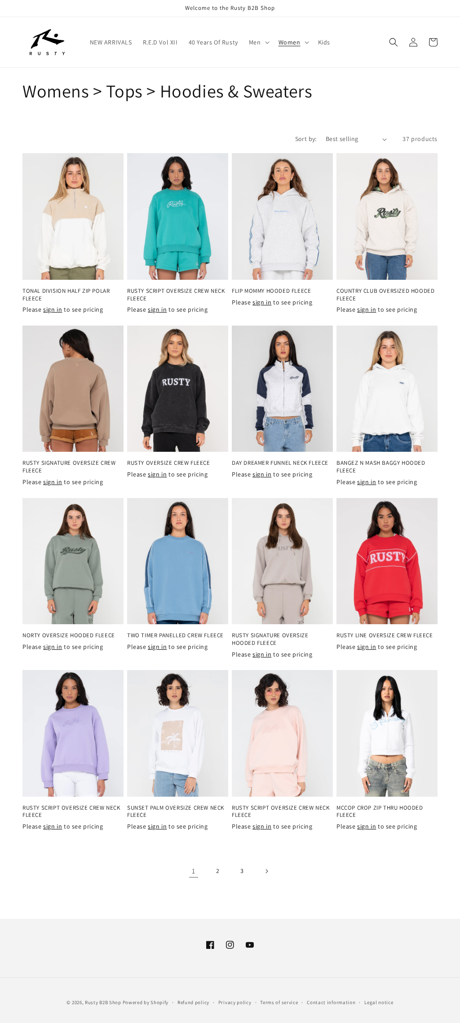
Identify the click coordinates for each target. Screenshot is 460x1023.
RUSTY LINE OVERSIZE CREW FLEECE (384, 635)
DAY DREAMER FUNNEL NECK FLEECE (280, 463)
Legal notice (378, 1002)
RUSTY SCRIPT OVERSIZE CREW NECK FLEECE (176, 294)
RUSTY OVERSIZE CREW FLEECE (168, 463)
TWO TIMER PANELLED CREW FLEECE (175, 635)
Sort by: (306, 139)
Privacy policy (235, 1002)
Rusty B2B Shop (103, 1002)
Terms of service (279, 1002)
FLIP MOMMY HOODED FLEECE (271, 291)
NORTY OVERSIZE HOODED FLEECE (68, 635)
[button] (258, 42)
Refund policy (193, 1002)
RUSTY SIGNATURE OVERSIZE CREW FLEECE (68, 466)
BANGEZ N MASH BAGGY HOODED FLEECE (380, 466)
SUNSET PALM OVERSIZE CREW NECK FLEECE (175, 811)
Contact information (331, 1002)
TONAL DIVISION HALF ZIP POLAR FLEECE (66, 294)
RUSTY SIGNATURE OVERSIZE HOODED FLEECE (270, 639)
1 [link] (193, 871)
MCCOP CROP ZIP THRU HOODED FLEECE (379, 811)
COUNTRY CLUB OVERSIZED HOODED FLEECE (385, 294)
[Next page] (266, 871)
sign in (52, 309)
